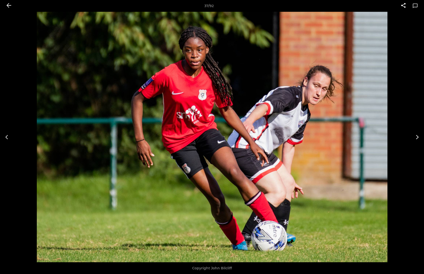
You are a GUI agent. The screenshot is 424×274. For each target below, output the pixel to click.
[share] (403, 5)
